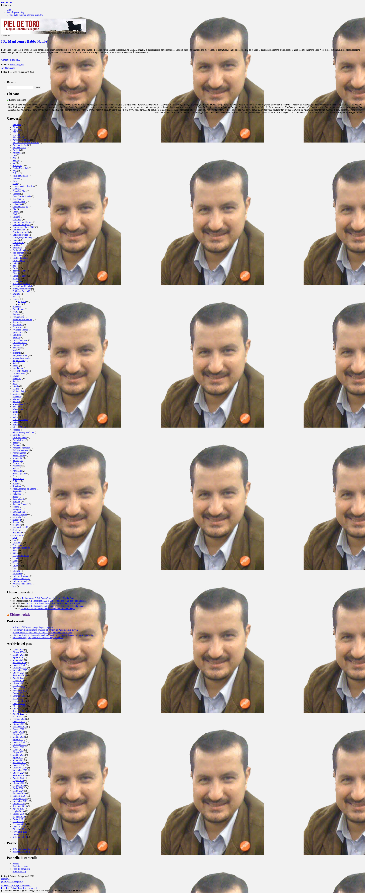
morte (15, 412)
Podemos (17, 465)
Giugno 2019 (19, 814)
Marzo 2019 (18, 821)
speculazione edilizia (22, 527)
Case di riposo (19, 201)
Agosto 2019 (18, 808)
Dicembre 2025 (20, 667)
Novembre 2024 (20, 690)
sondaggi (17, 519)
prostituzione (18, 478)
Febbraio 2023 (19, 719)
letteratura (17, 378)
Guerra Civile (19, 345)
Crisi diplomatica (20, 250)
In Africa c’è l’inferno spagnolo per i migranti (33, 627)
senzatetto (17, 517)
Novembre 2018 (20, 832)
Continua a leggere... (10, 60)
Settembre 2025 (20, 675)
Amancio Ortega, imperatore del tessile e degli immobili (38, 637)
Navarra (16, 424)
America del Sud (20, 145)
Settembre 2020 (20, 775)
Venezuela (17, 573)
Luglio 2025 (18, 680)
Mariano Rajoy (19, 391)
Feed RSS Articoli (9, 888)
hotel (15, 350)
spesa (15, 530)
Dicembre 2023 (20, 706)
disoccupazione (19, 270)
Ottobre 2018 (19, 834)
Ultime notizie (20, 614)
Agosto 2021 (18, 747)
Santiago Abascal (20, 504)
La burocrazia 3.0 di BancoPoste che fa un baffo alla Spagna (49, 598)
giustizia (16, 337)
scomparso (17, 509)
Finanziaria (18, 324)
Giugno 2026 (19, 652)
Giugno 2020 (19, 783)
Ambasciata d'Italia (21, 140)
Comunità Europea (21, 224)
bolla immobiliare (20, 176)
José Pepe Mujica (20, 371)
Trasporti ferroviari (21, 555)
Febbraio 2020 (19, 793)
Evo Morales (18, 309)
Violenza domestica (21, 578)
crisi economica (20, 253)
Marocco (17, 394)
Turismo (16, 563)
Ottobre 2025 (19, 673)
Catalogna (17, 204)
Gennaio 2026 (19, 665)
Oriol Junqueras (20, 437)
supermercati (18, 535)
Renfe (15, 496)
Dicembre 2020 (20, 767)
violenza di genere (21, 576)
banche (16, 160)
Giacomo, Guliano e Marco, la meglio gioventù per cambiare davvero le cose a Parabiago (53, 635)
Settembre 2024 (20, 696)
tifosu (15, 550)
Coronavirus (18, 242)
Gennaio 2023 (19, 721)
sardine (16, 507)
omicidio (16, 435)
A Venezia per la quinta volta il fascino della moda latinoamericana (42, 632)
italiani (16, 365)
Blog (9, 10)
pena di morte (19, 455)
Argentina (17, 152)
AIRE (15, 132)
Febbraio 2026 (19, 662)
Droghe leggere (20, 276)
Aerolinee (17, 124)
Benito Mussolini (20, 168)
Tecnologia (18, 542)
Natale (15, 422)
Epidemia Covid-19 (21, 291)
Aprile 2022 (18, 739)
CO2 (15, 214)
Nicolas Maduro (20, 427)
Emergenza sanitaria (22, 288)
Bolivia (16, 173)
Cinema (16, 211)
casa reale (17, 199)
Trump (16, 560)
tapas (15, 537)
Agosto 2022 (18, 729)
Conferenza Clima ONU (24, 227)
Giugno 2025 (19, 683)
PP (14, 476)
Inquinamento (19, 360)
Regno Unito (18, 491)
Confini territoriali (21, 232)
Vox (14, 586)
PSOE (15, 481)
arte (14, 155)
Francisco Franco (20, 329)
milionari (17, 401)
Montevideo (18, 409)
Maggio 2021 (19, 755)
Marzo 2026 (18, 660)
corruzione (17, 247)
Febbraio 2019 (19, 824)
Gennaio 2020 (19, 796)
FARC (16, 312)
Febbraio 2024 (19, 701)
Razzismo (17, 486)
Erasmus (16, 294)
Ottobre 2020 (19, 773)
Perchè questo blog (15, 12)
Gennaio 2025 (19, 688)
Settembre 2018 (20, 837)
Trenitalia (17, 558)
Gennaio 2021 (19, 765)
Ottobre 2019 (19, 803)
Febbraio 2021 (19, 762)
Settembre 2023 (20, 711)
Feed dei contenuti (21, 866)
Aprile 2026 (18, 657)
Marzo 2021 (18, 760)
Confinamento (19, 229)
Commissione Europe (22, 222)
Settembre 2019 (20, 806)
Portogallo (17, 471)
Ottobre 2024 (19, 693)
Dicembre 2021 (20, 744)
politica (16, 468)
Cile (14, 209)
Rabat (15, 483)
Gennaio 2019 (19, 826)
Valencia (16, 571)
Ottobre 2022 (19, 724)
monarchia (17, 406)
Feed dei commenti (21, 869)
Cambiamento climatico (23, 186)
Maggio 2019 (19, 816)
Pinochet (16, 463)
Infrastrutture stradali (22, 358)
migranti (22, 301)
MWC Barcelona (20, 419)
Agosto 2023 (18, 714)
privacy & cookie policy (12, 881)
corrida (16, 245)
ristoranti (16, 501)
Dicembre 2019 (20, 798)
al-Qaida (16, 135)
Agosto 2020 (18, 778)
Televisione (18, 545)
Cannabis (17, 188)
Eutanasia (17, 306)
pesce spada (18, 460)
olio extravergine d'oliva (23, 432)
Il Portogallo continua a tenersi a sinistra (25, 15)
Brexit (15, 181)
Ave (14, 158)
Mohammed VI (19, 404)
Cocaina (16, 217)
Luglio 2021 (18, 749)
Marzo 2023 (18, 716)
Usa (14, 568)
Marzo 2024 (18, 698)
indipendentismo (20, 355)
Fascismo (17, 314)
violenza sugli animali (22, 583)
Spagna (16, 522)
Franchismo (18, 327)
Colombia (17, 219)
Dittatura (16, 273)
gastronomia (18, 332)
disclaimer (5, 879)
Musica (16, 414)
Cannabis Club (19, 191)
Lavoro (16, 376)
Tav (14, 540)
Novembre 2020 (20, 770)
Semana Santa (19, 512)
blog (15, 170)
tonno (15, 553)
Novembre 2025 (20, 670)
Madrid (16, 388)
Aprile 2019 (18, 819)
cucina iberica (19, 260)
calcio (15, 183)
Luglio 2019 (18, 811)
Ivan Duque (18, 368)
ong (20, 304)
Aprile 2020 (18, 788)
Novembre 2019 (20, 801)
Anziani (16, 150)
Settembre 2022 (20, 726)
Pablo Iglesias (19, 440)
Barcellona (17, 165)
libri (14, 381)
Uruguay (17, 566)
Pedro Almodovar (21, 450)
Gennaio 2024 (19, 703)
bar (14, 163)
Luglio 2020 (18, 780)
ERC (15, 296)
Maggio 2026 (19, 655)
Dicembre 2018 (20, 829)
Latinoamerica (19, 373)
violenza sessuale (20, 581)
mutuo (15, 417)
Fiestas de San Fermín (22, 319)
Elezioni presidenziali (22, 286)
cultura (16, 263)
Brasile (16, 178)
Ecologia (17, 278)
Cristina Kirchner (20, 258)
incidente (17, 353)
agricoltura (17, 129)
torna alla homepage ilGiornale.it (16, 885)
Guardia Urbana (20, 342)
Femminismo (18, 317)
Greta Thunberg (20, 340)
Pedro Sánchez (19, 453)
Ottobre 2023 (19, 708)
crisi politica (18, 255)
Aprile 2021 (18, 757)
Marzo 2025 (18, 685)
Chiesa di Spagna (20, 206)
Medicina (17, 396)
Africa (15, 127)
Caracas (16, 194)
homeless (17, 347)
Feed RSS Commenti (27, 888)
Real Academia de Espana (24, 489)
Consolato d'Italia (20, 235)
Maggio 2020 (19, 785)
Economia (17, 281)
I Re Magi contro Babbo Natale (24, 41)
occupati (16, 430)
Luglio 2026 (18, 649)
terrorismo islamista (21, 548)
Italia (15, 363)
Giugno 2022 (19, 734)
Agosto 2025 (18, 678)
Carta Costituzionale (22, 196)
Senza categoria (17, 64)
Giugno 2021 (19, 752)
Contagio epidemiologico (24, 237)
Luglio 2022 (18, 732)
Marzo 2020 (18, 791)
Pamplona (17, 445)
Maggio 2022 (19, 737)
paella (15, 442)
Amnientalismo (19, 147)
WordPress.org (19, 871)
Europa (16, 299)
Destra (15, 268)
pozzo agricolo (19, 473)
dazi (14, 265)
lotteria (16, 386)
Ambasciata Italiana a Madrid (26, 142)
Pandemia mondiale (21, 447)
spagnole (17, 524)
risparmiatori (18, 499)
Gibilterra (17, 335)
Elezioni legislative (21, 283)
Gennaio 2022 (19, 742)
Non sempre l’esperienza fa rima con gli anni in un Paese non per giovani (45, 630)
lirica (15, 383)
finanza (16, 322)
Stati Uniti (17, 532)
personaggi (17, 458)
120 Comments (8, 68)
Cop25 (16, 240)
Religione (17, 494)
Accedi (16, 864)
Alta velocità (18, 137)
